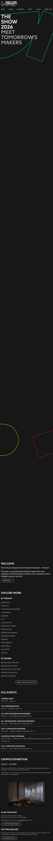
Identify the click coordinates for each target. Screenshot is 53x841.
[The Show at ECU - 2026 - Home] (9, 3)
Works (11, 9)
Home (3, 9)
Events (30, 9)
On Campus (20, 9)
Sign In (38, 9)
